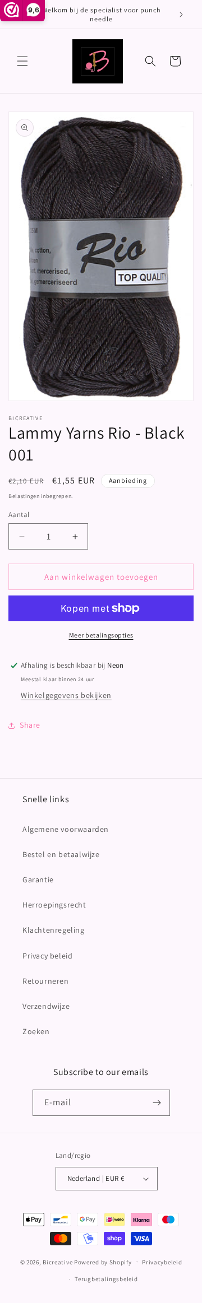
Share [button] (30, 725)
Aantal (18, 514)
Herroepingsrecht (54, 905)
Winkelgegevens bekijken (66, 695)
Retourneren (45, 981)
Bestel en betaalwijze (61, 854)
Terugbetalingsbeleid (106, 1279)
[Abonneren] (157, 1103)
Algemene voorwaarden (65, 829)
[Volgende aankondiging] (181, 14)
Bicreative (57, 1261)
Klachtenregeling (53, 930)
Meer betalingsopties (101, 635)
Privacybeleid (162, 1262)
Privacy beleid (47, 956)
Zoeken (36, 1031)
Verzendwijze (46, 1006)
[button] (22, 61)
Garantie (38, 879)
